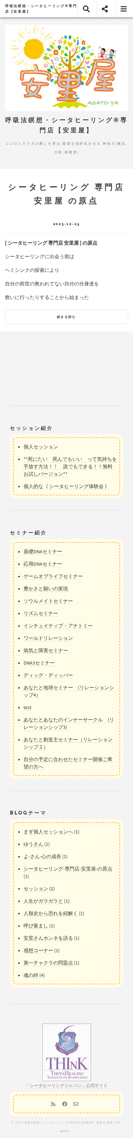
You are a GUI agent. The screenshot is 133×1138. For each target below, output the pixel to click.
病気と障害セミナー (46, 650)
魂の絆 (31, 975)
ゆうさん (33, 844)
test (27, 707)
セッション (36, 888)
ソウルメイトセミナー (48, 601)
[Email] (75, 1104)
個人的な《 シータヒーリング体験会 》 (66, 486)
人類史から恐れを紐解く (51, 913)
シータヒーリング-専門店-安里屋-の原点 (68, 869)
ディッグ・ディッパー (48, 675)
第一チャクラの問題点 (48, 963)
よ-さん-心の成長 (42, 856)
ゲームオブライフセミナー (53, 576)
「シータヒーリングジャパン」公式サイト (66, 1085)
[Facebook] (64, 1104)
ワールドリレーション (48, 638)
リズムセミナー (41, 613)
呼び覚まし (36, 925)
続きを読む (66, 317)
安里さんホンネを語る (48, 938)
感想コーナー (38, 950)
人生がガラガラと (43, 901)
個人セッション (41, 446)
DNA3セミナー (39, 663)
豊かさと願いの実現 (46, 588)
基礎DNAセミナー (43, 551)
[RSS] (53, 1104)
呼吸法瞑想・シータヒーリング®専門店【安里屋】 (41, 9)
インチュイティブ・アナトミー (58, 625)
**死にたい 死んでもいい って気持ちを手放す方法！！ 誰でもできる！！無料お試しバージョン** (70, 466)
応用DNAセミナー (43, 564)
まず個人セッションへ (48, 831)
